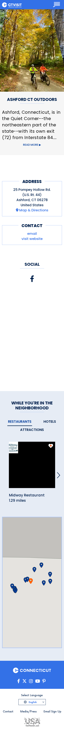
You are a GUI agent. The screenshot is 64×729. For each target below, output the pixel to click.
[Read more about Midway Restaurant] (32, 466)
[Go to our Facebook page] (18, 681)
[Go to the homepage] (12, 4)
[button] (25, 580)
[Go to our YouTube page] (37, 681)
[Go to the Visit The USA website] (32, 722)
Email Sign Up (52, 711)
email (32, 233)
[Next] (58, 475)
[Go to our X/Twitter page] (24, 681)
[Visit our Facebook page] (32, 278)
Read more (30, 145)
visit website (32, 238)
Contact (8, 711)
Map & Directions (33, 210)
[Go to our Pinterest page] (44, 681)
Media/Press (28, 711)
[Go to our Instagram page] (31, 681)
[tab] (19, 422)
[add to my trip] (50, 446)
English (32, 702)
